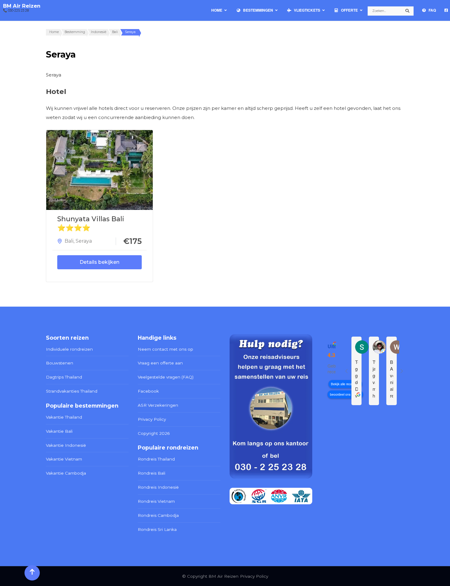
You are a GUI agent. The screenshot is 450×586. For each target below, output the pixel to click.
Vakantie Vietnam (64, 459)
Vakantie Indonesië (66, 445)
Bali (69, 241)
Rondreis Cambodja (158, 515)
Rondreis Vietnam (156, 501)
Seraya (84, 241)
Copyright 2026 (154, 433)
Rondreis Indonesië (158, 487)
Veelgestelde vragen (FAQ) (165, 377)
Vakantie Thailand (64, 417)
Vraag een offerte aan (160, 362)
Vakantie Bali (59, 431)
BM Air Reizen (21, 6)
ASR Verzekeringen (158, 405)
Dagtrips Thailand (64, 377)
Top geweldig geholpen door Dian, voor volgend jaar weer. (356, 379)
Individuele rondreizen (69, 349)
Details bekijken (99, 262)
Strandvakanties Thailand (71, 391)
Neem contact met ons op (165, 349)
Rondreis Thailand (156, 459)
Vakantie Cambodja (66, 473)
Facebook (148, 391)
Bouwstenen (59, 362)
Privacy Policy (152, 419)
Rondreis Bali (151, 473)
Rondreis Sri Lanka (157, 529)
